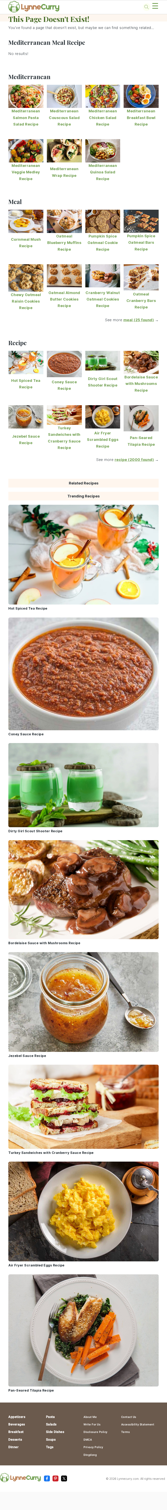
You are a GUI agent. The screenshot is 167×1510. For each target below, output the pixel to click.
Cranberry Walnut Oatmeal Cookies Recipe (103, 299)
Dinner (13, 1447)
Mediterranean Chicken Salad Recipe (103, 117)
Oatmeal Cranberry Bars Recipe (141, 300)
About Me (90, 1417)
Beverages (16, 1424)
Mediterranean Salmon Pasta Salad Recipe (26, 117)
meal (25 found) (138, 320)
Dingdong (90, 1454)
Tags (50, 1447)
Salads (51, 1424)
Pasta (50, 1417)
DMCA (88, 1439)
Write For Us (92, 1424)
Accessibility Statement (137, 1424)
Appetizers (16, 1417)
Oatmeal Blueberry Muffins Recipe (64, 242)
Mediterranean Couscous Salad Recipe (64, 117)
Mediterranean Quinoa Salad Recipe (103, 172)
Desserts (15, 1439)
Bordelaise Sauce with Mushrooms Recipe (141, 383)
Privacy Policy (93, 1447)
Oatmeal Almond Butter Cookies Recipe (64, 299)
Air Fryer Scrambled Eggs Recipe (102, 439)
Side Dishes (55, 1432)
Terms (125, 1432)
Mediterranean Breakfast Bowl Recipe (141, 117)
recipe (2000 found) (134, 460)
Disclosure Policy (96, 1432)
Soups (51, 1439)
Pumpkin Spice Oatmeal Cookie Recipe (103, 242)
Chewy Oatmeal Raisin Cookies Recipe (26, 301)
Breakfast (16, 1432)
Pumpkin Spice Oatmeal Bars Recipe (141, 242)
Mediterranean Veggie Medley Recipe (26, 172)
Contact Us (128, 1417)
